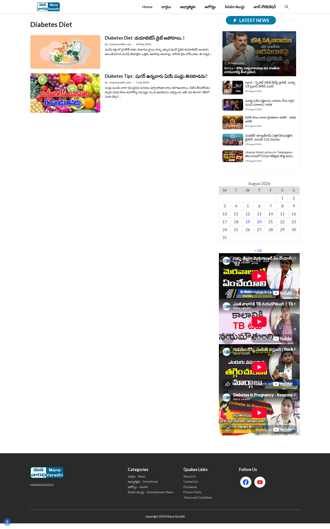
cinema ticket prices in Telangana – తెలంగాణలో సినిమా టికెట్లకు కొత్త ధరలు (269, 154)
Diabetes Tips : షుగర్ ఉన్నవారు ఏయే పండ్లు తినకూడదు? (156, 76)
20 (259, 221)
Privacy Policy (192, 492)
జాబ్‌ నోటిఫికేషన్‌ (265, 6)
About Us (189, 476)
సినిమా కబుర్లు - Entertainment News (150, 492)
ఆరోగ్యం (210, 6)
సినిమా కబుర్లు (235, 6)
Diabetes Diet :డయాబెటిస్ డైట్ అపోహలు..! (145, 37)
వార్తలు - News (136, 476)
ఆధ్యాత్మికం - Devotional (143, 481)
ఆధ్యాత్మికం (188, 6)
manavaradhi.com (120, 44)
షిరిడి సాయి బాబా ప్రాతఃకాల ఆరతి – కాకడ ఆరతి (270, 119)
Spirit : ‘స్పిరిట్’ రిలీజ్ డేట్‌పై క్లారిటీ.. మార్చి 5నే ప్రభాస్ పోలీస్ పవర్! (270, 84)
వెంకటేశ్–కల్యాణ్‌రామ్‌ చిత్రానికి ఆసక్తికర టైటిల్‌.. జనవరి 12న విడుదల (268, 137)
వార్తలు (166, 6)
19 (248, 221)
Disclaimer (190, 487)
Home (147, 6)
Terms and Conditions (197, 497)
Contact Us (190, 481)
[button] (286, 6)
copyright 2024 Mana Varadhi (165, 516)
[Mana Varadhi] (48, 6)
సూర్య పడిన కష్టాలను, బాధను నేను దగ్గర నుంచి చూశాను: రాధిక (269, 102)
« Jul (258, 250)
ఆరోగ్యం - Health (138, 487)
